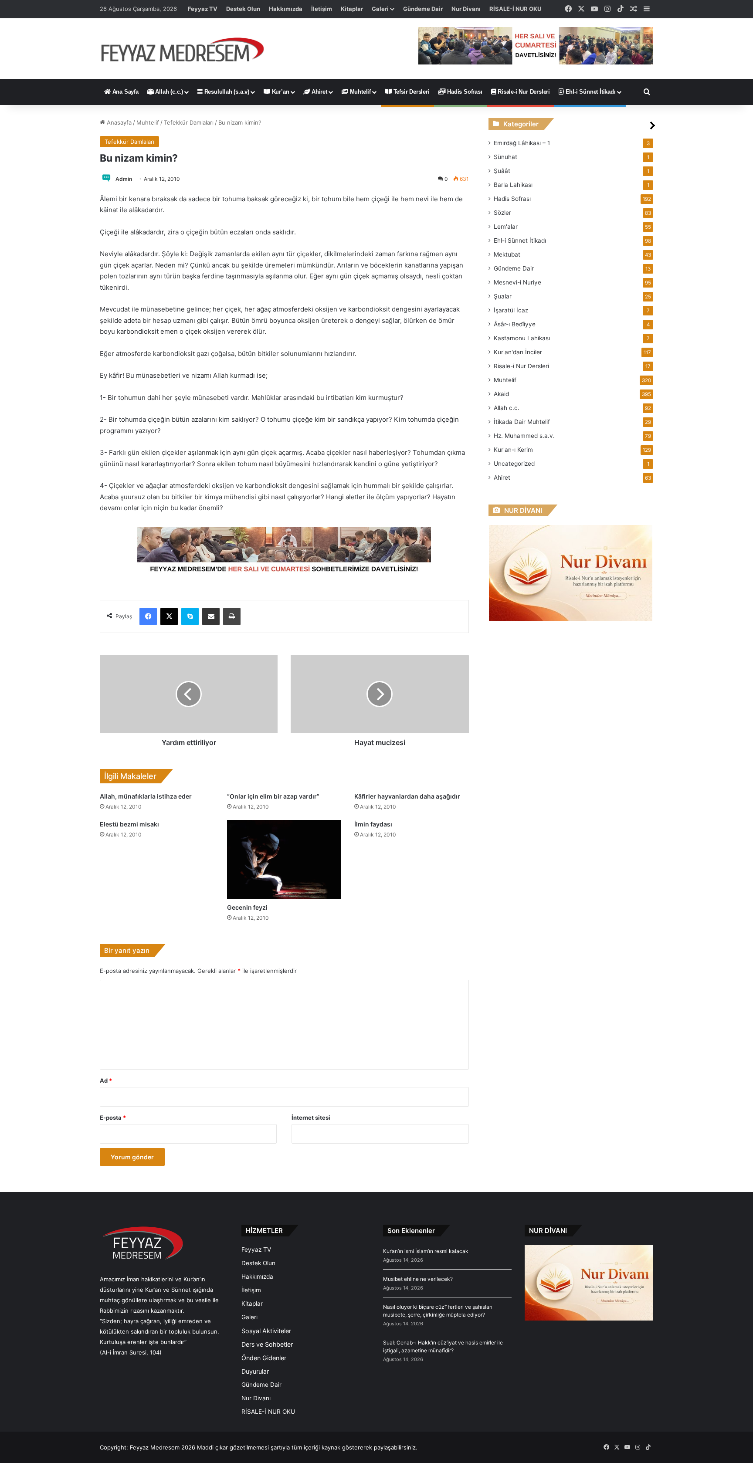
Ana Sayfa (125, 91)
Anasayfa (118, 122)
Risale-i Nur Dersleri (523, 91)
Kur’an (279, 91)
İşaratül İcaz (511, 310)
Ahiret (318, 91)
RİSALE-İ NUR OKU (515, 8)
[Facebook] (148, 616)
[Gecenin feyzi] (284, 859)
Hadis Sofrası (463, 91)
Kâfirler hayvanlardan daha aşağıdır (407, 796)
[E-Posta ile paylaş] (211, 616)
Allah (506, 407)
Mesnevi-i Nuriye (517, 282)
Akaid (501, 393)
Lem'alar (506, 226)
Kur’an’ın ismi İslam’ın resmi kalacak (425, 1251)
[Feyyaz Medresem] (187, 48)
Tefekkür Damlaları (189, 122)
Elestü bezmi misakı (129, 824)
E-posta (113, 1117)
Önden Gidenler (263, 1357)
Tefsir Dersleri (411, 91)
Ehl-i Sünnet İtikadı (590, 91)
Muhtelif (359, 91)
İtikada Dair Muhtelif (522, 421)
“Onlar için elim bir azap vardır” (273, 796)
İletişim (321, 8)
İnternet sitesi (311, 1117)
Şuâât (502, 170)
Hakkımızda (285, 8)
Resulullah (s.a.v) (226, 91)
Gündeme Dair (423, 8)
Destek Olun (243, 8)
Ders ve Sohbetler (267, 1344)
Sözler (502, 212)
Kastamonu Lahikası (522, 338)
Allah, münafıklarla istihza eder (146, 796)
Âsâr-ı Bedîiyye (515, 324)
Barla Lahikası (513, 184)
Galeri (380, 8)
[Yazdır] (232, 616)
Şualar (503, 296)
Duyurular (255, 1371)
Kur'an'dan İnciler (518, 352)
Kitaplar (352, 8)
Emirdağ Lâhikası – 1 (522, 142)
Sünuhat (505, 156)
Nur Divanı (466, 8)
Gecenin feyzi (247, 907)
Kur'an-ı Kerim (513, 449)
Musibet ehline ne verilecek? (418, 1279)
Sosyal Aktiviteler (266, 1330)
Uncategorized (514, 463)
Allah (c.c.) (168, 91)
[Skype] (190, 616)
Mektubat (507, 254)
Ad (106, 1080)
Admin (123, 179)
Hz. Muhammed (524, 435)
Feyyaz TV (202, 8)
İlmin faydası (373, 824)
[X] (169, 616)
